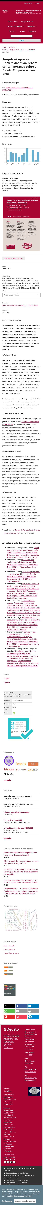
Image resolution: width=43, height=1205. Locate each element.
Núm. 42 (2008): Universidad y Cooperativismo (18, 50)
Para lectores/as (9, 946)
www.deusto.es (8, 1048)
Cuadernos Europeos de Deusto (17, 1180)
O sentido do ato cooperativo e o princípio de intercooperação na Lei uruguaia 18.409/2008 (21, 635)
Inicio (4, 47)
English (6, 678)
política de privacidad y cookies (20, 1196)
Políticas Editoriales (14, 26)
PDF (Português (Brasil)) (14, 258)
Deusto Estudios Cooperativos (16, 1183)
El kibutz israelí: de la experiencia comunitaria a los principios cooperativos (21, 862)
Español (7, 682)
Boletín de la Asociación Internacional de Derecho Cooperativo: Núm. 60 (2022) (23, 556)
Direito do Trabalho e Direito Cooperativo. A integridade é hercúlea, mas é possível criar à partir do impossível (23, 587)
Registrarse (28, 3)
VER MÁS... (8, 780)
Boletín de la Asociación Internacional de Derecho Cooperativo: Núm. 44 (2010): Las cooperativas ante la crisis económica (23, 642)
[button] (9, 1006)
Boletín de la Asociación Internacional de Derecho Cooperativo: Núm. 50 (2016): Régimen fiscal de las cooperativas (22, 565)
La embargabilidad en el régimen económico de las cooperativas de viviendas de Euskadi (21, 881)
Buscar (21, 40)
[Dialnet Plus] (21, 771)
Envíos (11, 31)
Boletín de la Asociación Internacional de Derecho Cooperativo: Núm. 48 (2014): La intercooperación (21, 577)
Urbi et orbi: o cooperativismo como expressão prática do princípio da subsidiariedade (23, 550)
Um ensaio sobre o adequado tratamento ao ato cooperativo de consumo (23, 619)
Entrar (37, 3)
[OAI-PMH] (34, 1095)
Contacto (32, 31)
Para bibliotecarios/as (11, 953)
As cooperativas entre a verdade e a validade (23, 573)
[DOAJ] (33, 771)
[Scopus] (21, 766)
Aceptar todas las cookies (25, 1201)
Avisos (22, 31)
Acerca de (12, 21)
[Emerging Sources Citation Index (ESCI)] (9, 766)
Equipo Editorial (27, 21)
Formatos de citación (11, 295)
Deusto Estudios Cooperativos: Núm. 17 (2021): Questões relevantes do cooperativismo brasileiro (23, 663)
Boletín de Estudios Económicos (17, 1173)
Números (31, 26)
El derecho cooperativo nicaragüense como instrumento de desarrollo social (20, 853)
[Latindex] (9, 771)
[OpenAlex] (9, 776)
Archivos (12, 47)
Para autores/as (9, 949)
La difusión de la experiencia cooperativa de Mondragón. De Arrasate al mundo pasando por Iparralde (21, 871)
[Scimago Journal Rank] (33, 766)
